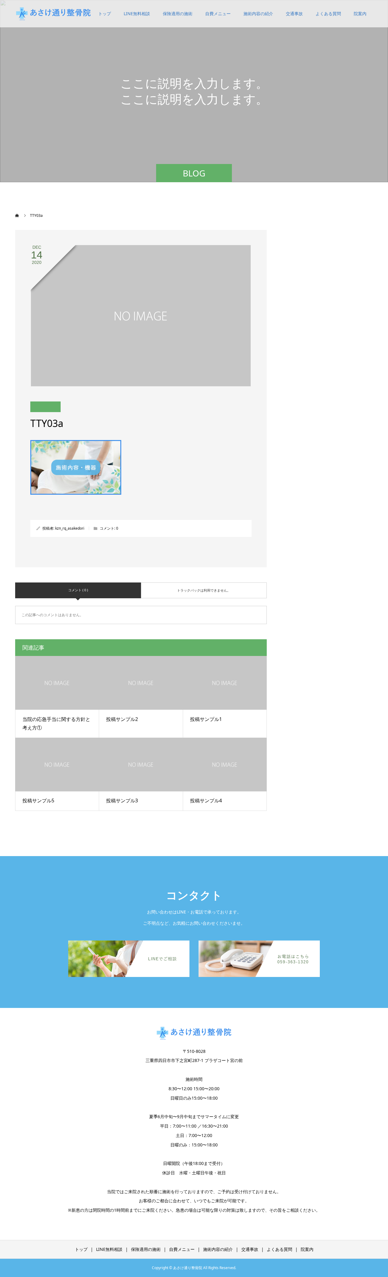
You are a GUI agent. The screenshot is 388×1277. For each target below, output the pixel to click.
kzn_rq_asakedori (69, 528)
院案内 (360, 13)
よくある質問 (328, 13)
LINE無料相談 (137, 13)
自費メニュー (218, 13)
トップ (104, 13)
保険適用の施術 (177, 13)
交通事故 (294, 13)
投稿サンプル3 (122, 800)
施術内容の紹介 (258, 13)
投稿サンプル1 (206, 719)
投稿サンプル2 (122, 719)
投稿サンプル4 (206, 800)
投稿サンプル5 (38, 800)
